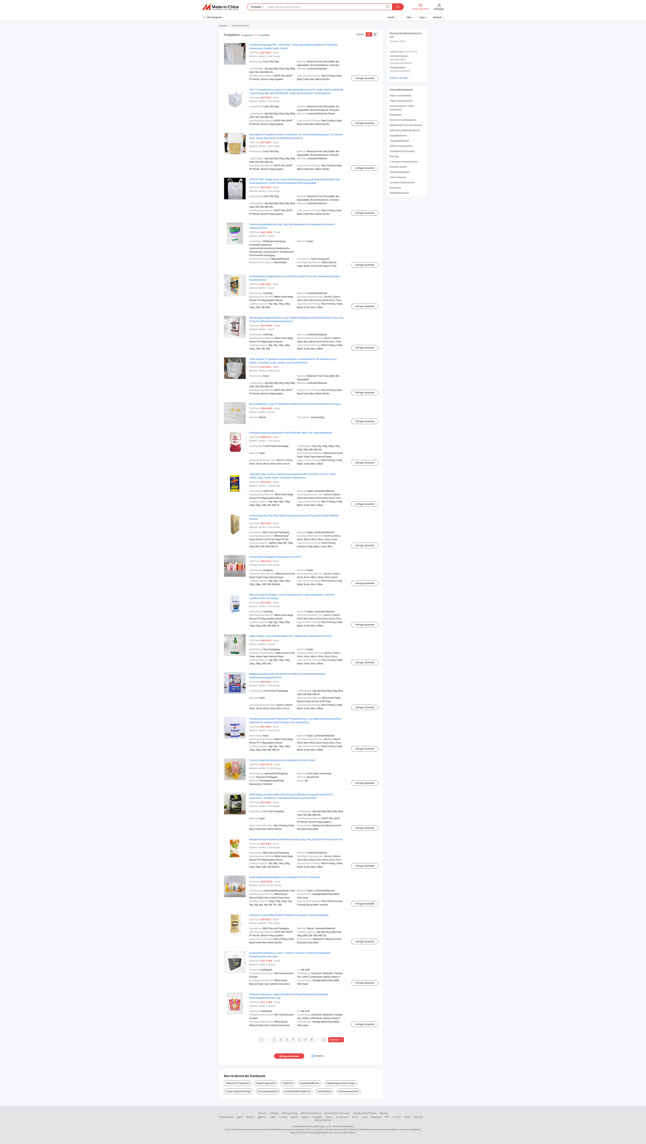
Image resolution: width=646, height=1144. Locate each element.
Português (317, 1117)
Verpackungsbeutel (400, 172)
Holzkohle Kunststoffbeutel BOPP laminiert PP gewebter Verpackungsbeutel (288, 915)
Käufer (391, 17)
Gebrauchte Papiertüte (237, 1083)
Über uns (262, 1113)
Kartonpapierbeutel (268, 1091)
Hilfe (408, 17)
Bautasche (395, 187)
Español (294, 1117)
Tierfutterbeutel (398, 177)
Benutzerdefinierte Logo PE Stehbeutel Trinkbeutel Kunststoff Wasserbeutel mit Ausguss (295, 403)
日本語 (273, 1117)
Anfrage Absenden (364, 78)
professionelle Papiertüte (298, 1091)
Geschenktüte (324, 1091)
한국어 (355, 1117)
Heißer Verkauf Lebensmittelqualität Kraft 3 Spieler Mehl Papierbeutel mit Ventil (290, 636)
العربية (364, 1117)
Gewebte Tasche (398, 166)
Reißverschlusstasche (401, 145)
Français (283, 1117)
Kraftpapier (396, 114)
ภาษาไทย (396, 1117)
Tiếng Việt (418, 1117)
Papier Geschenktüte (400, 95)
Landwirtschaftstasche (402, 182)
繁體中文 (262, 1117)
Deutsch (305, 1117)
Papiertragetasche (266, 1083)
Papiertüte (287, 1083)
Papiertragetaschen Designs (341, 1083)
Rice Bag (394, 156)
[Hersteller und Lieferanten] (220, 6)
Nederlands (376, 1117)
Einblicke (384, 1113)
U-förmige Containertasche (404, 161)
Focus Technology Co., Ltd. (320, 1126)
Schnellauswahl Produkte (364, 1113)
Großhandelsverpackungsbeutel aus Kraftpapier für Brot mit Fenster (284, 877)
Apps (422, 17)
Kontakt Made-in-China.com (337, 1113)
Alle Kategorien (214, 17)
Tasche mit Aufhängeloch (403, 119)
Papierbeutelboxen (309, 1083)
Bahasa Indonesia (323, 1120)
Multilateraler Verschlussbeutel (406, 125)
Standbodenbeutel (399, 140)
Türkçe (407, 1117)
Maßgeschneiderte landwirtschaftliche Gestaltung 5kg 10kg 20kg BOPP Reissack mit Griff (296, 839)
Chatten (319, 1055)
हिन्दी (386, 1117)
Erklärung (274, 1113)
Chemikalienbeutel (399, 192)
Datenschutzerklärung (311, 1113)
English (239, 1117)
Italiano (329, 1117)
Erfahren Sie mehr (400, 77)
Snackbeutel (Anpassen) (402, 151)
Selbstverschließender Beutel (404, 130)
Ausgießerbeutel (398, 135)
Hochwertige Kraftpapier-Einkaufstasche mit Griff (275, 556)
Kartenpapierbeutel (348, 1091)
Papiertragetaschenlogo (238, 1091)
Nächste (336, 1039)
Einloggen (439, 8)
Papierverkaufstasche (401, 100)
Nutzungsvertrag (289, 1113)
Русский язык (342, 1117)
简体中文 (250, 1117)
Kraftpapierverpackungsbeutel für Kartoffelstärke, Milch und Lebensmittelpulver (290, 432)
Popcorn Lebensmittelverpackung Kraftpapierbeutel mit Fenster (282, 760)
